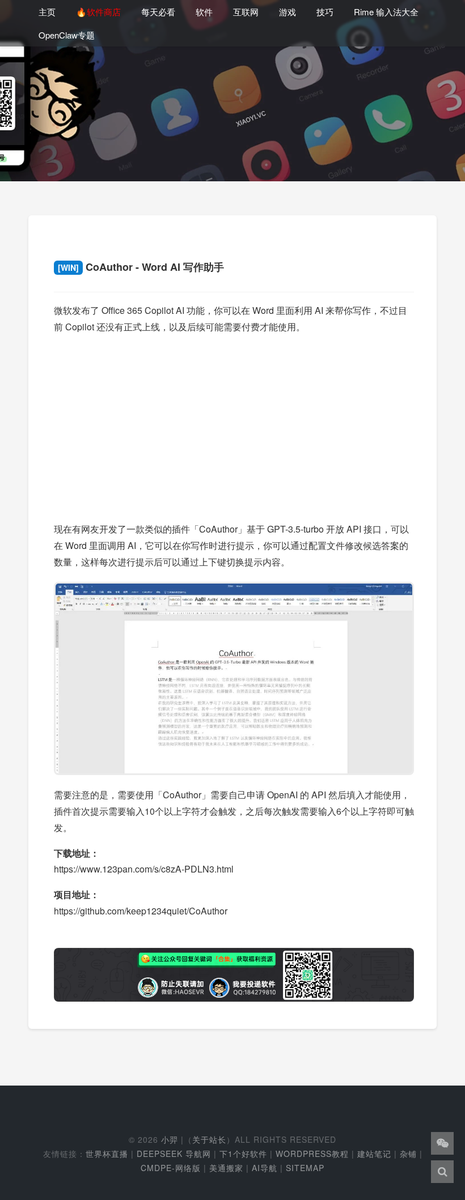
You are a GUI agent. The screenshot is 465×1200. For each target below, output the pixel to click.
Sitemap (305, 1167)
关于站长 (209, 1139)
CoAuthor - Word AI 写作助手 (141, 266)
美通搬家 (226, 1167)
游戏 (287, 12)
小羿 (169, 1139)
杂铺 (408, 1153)
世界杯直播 (107, 1153)
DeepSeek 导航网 (174, 1153)
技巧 (324, 12)
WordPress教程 (312, 1153)
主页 (47, 12)
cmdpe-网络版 (171, 1167)
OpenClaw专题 (67, 35)
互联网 (246, 12)
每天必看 (158, 12)
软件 (204, 12)
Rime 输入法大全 (386, 12)
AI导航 (264, 1167)
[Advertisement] (234, 423)
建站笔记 (374, 1153)
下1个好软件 (243, 1153)
